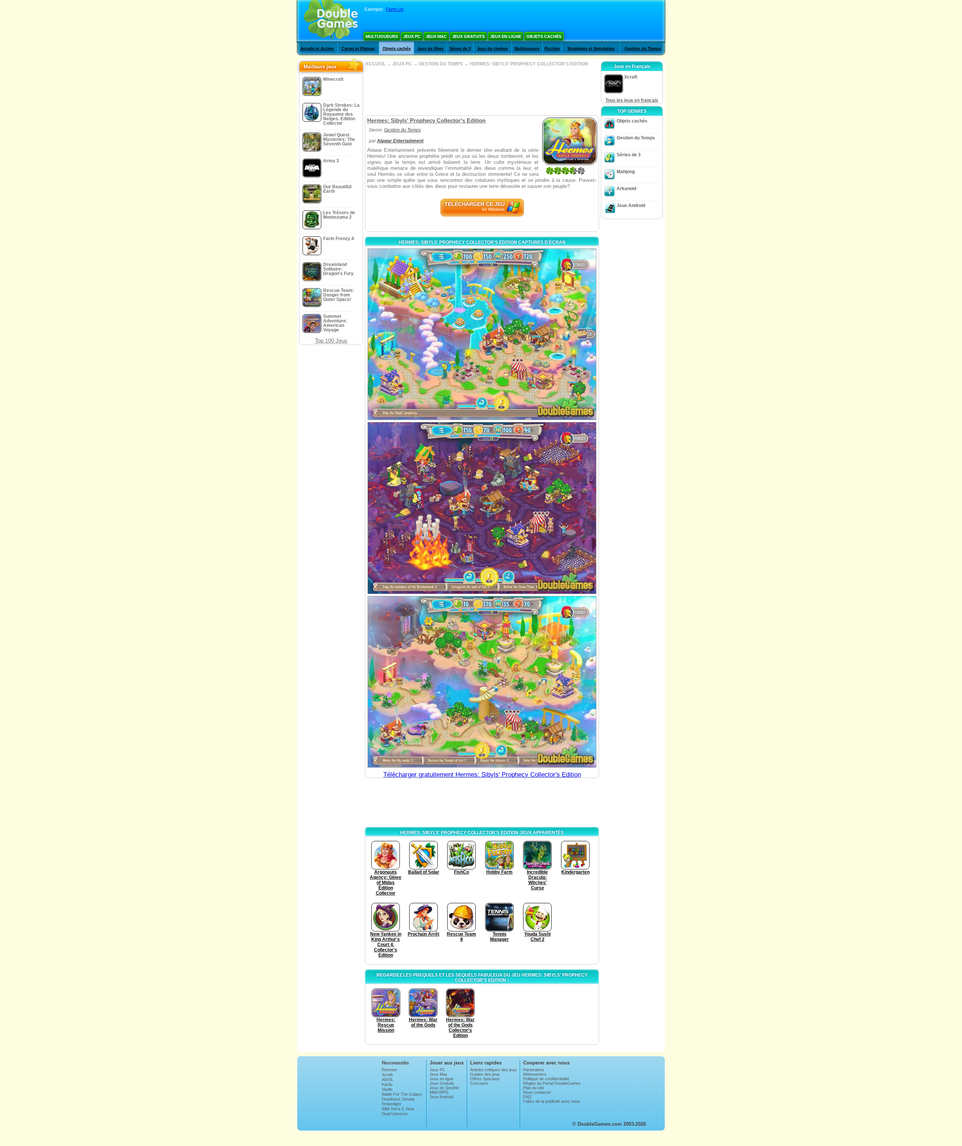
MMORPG (439, 1092)
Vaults (387, 1089)
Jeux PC (411, 36)
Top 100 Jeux (331, 340)
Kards (387, 1084)
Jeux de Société (444, 1088)
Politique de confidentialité (546, 1078)
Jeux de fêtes (430, 48)
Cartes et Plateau (358, 48)
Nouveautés (395, 1063)
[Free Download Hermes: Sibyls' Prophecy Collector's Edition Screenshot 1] (482, 334)
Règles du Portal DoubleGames (552, 1083)
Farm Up (395, 9)
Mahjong (626, 171)
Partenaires (533, 1069)
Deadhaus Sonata (398, 1099)
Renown (389, 1069)
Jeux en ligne (505, 36)
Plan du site (533, 1088)
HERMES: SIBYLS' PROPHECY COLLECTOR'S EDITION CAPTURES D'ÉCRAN (482, 242)
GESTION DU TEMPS (441, 64)
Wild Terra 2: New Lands (398, 1111)
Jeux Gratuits (468, 36)
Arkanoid (626, 188)
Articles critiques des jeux (493, 1069)
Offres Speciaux (485, 1078)
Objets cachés (543, 36)
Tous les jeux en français (631, 100)
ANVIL (387, 1079)
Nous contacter (537, 1092)
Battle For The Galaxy (402, 1094)
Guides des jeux (485, 1074)
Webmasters (534, 1074)
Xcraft (387, 1074)
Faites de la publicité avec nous (551, 1101)
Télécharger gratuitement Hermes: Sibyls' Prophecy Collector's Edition (482, 774)
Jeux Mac (436, 36)
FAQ (527, 1097)
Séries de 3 (460, 48)
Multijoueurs (382, 36)
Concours (479, 1083)
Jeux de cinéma (492, 48)
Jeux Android (631, 205)
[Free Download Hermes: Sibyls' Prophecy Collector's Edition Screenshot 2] (482, 508)
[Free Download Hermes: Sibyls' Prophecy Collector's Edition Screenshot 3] (482, 682)
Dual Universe (395, 1113)
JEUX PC (402, 64)
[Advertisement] (482, 91)
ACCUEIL (375, 64)
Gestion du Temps (643, 48)
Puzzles (552, 48)
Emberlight (391, 1104)
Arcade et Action (317, 48)
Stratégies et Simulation (591, 48)
